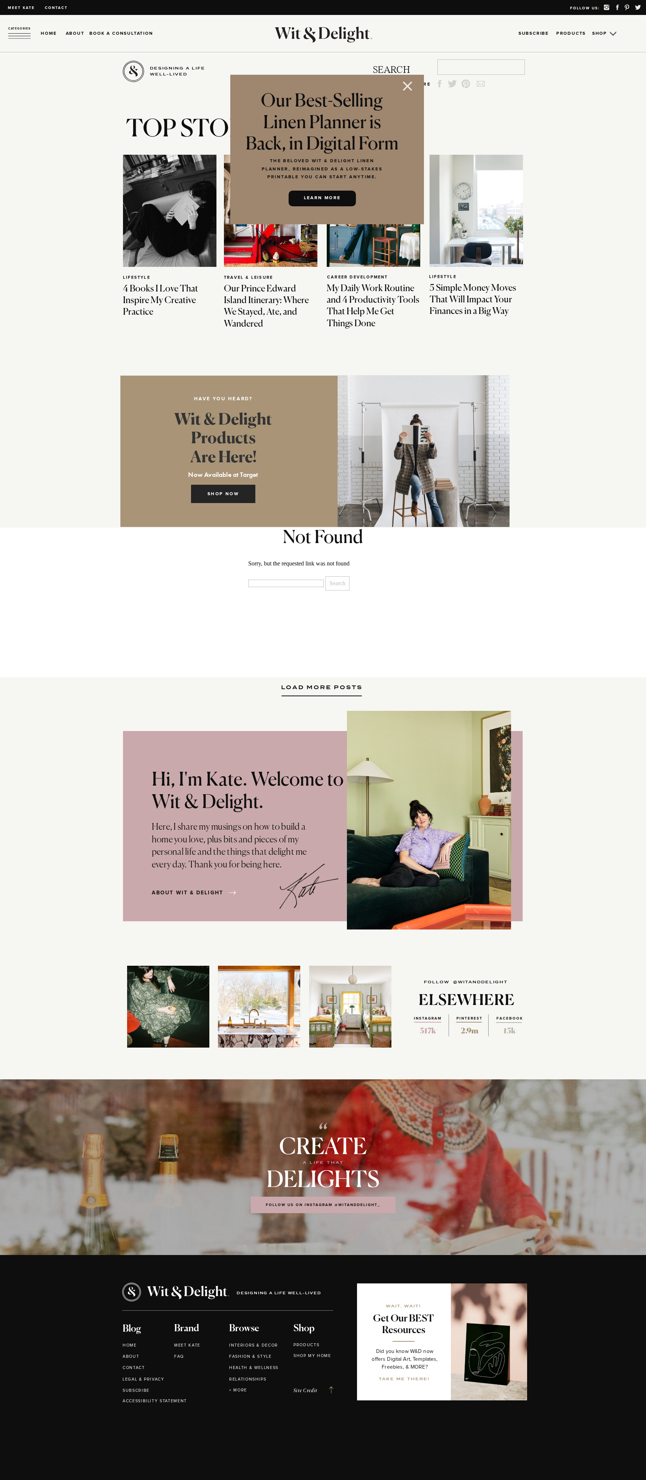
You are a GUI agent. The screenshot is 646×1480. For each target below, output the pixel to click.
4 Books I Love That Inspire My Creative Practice (160, 300)
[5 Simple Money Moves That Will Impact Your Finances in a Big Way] (476, 211)
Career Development (357, 277)
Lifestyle (136, 277)
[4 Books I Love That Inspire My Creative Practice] (169, 211)
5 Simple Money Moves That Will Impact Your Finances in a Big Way (473, 300)
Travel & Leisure (248, 277)
